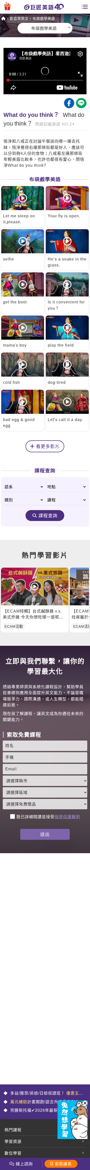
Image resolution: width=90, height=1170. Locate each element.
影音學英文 (19, 19)
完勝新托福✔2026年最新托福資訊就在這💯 (43, 1110)
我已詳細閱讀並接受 (48, 816)
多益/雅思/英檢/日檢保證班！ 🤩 (43, 1093)
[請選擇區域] (45, 792)
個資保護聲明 (67, 816)
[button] (85, 1103)
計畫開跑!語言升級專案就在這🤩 (44, 1102)
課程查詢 (48, 515)
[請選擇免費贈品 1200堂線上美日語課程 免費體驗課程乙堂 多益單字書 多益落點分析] (45, 804)
